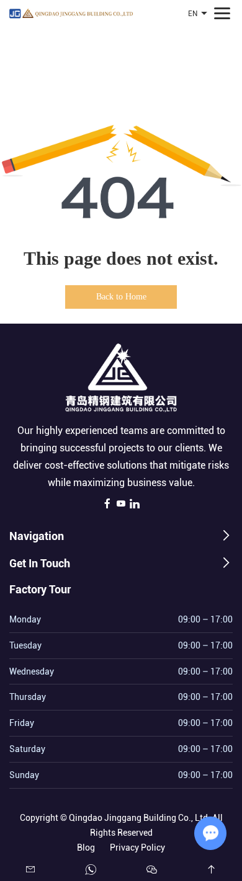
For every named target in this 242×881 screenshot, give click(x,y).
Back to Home (121, 296)
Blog (86, 847)
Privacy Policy (137, 847)
